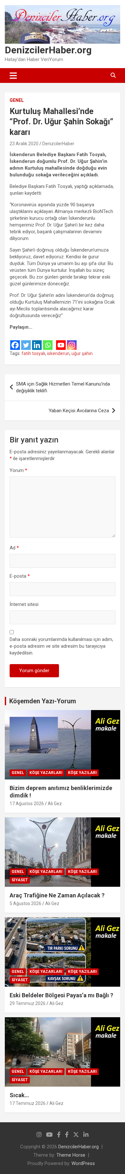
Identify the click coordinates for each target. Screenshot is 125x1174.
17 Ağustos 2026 (27, 803)
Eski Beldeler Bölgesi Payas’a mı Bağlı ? (61, 995)
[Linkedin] (37, 341)
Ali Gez (55, 803)
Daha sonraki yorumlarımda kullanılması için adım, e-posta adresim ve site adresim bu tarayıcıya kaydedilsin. (61, 646)
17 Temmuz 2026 (28, 1103)
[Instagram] (72, 341)
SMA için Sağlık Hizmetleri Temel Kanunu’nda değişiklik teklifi (63, 387)
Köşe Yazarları (46, 772)
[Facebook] (15, 341)
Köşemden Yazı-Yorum (42, 701)
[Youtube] (61, 341)
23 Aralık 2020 (24, 143)
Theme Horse (70, 1155)
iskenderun (58, 353)
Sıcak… (19, 1095)
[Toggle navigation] (13, 75)
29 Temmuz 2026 (28, 1003)
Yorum (18, 470)
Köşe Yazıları (82, 772)
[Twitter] (26, 341)
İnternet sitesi (24, 604)
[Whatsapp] (48, 341)
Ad (14, 548)
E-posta (20, 576)
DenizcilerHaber (58, 143)
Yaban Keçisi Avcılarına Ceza (79, 411)
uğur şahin (82, 353)
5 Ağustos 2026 (25, 903)
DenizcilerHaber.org (48, 50)
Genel (17, 100)
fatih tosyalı (33, 353)
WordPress (83, 1163)
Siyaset (20, 880)
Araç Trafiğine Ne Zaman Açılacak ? (57, 895)
